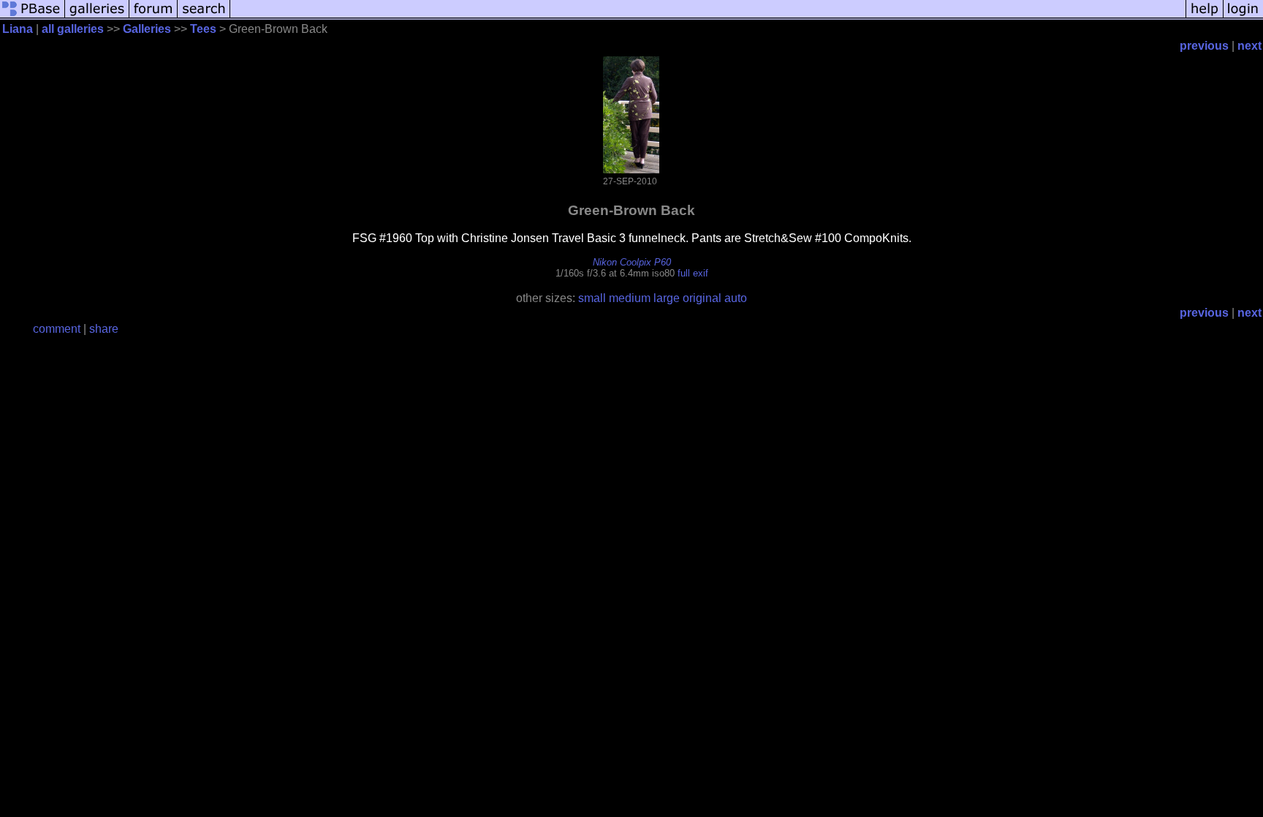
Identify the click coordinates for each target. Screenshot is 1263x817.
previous (1204, 45)
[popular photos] (708, 16)
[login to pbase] (1243, 16)
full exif (693, 273)
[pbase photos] (32, 16)
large (666, 298)
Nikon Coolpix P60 (632, 262)
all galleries (73, 29)
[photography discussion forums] (153, 16)
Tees (203, 29)
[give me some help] (1205, 16)
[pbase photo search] (204, 16)
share (103, 329)
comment (56, 329)
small (592, 298)
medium (630, 298)
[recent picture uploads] (97, 16)
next (1249, 45)
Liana (17, 29)
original (702, 298)
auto (735, 298)
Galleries (147, 29)
